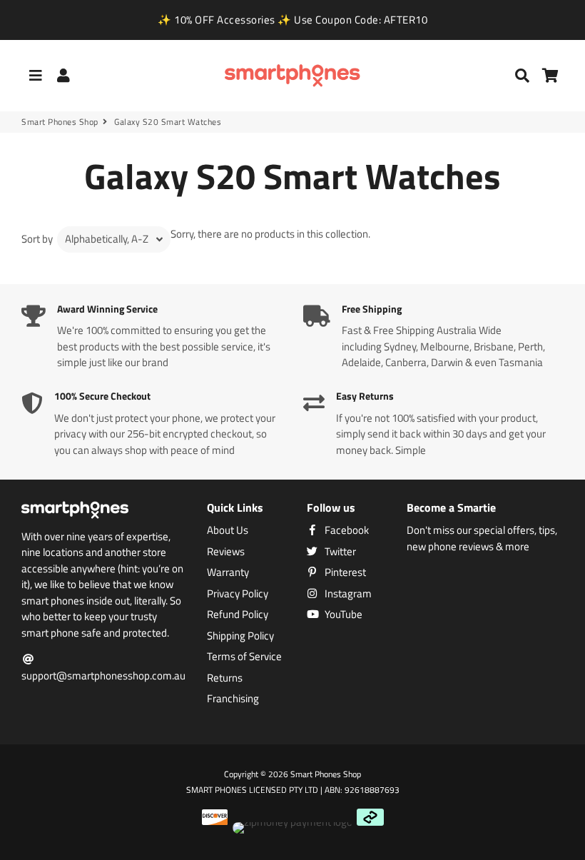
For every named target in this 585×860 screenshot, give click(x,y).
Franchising (233, 699)
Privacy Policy (237, 594)
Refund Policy (237, 614)
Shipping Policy (240, 636)
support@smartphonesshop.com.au (103, 675)
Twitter (339, 552)
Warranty (228, 572)
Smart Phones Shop (59, 122)
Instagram (347, 594)
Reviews (226, 552)
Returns (225, 678)
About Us (227, 530)
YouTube (342, 614)
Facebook (345, 530)
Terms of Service (244, 656)
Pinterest (344, 572)
